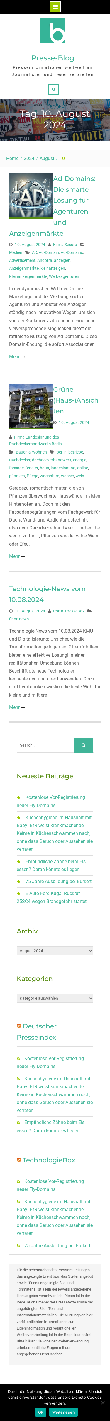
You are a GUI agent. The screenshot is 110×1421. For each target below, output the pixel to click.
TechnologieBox (49, 1160)
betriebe (75, 452)
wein (80, 475)
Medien (15, 252)
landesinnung (63, 468)
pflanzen (17, 475)
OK (41, 1412)
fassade (16, 468)
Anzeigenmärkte (24, 268)
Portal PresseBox (68, 611)
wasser (67, 475)
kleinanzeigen (52, 268)
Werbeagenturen (64, 276)
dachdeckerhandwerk (51, 460)
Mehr (14, 356)
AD (34, 252)
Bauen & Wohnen (31, 452)
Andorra (44, 260)
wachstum (49, 475)
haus (44, 468)
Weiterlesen (63, 1412)
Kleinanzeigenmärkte (28, 276)
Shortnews (19, 619)
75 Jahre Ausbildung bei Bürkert (59, 881)
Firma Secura (65, 244)
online (82, 468)
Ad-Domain (49, 252)
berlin (62, 452)
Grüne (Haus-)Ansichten (76, 400)
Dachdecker (19, 460)
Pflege (32, 475)
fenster (32, 468)
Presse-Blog (53, 58)
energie (79, 460)
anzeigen (62, 260)
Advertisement (22, 260)
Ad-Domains (72, 252)
